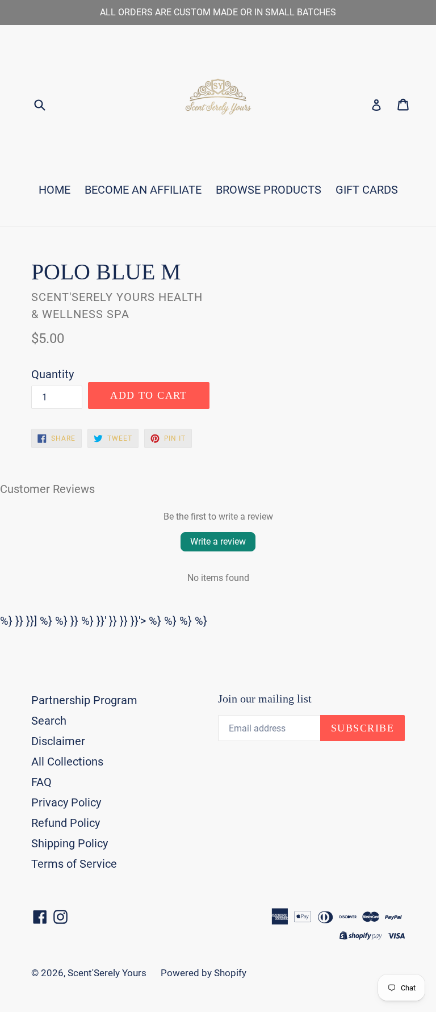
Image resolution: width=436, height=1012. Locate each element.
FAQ (41, 782)
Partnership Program (84, 700)
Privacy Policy (66, 802)
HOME (54, 189)
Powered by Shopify (203, 972)
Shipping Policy (69, 843)
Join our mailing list (265, 698)
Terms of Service (74, 864)
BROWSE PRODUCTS (268, 189)
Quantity (52, 374)
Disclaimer (58, 741)
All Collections (67, 761)
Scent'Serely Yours (107, 972)
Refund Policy (65, 823)
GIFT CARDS (367, 189)
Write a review (218, 541)
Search (48, 720)
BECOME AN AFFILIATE (143, 189)
